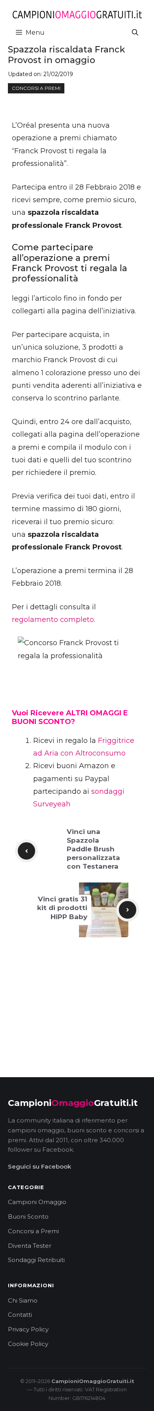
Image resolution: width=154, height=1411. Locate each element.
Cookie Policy (28, 1344)
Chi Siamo (23, 1300)
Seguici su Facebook (39, 1166)
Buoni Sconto (28, 1216)
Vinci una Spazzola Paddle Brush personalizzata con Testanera (93, 849)
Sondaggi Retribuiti (36, 1260)
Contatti (20, 1314)
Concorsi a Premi (33, 1231)
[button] (135, 32)
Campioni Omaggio (37, 1202)
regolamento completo (53, 619)
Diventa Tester (29, 1245)
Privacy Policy (28, 1329)
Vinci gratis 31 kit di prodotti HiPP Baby (62, 907)
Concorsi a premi (36, 88)
